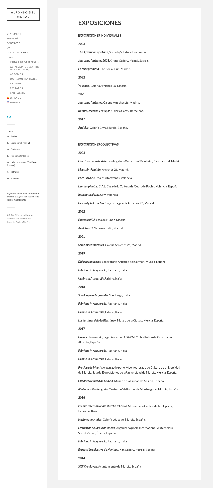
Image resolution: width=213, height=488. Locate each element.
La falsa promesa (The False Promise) (24, 68)
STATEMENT (14, 34)
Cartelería (17, 92)
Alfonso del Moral (23, 14)
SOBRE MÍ (12, 38)
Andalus (15, 83)
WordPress (25, 218)
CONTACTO (14, 43)
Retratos (16, 88)
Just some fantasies (23, 79)
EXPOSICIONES (19, 52)
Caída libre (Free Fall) (24, 62)
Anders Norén (22, 222)
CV (8, 48)
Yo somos (16, 74)
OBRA (10, 57)
